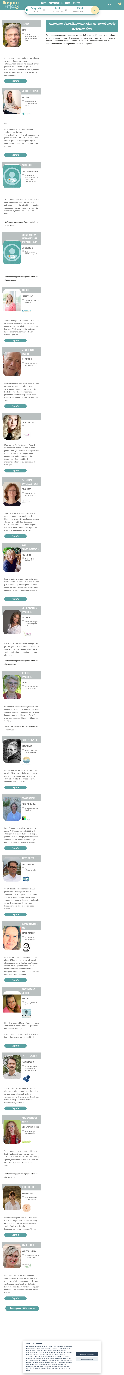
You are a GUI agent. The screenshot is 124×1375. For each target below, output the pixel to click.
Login (109, 4)
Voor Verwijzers (55, 3)
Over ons (76, 3)
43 (95, 10)
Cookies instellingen (87, 1359)
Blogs (67, 3)
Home (43, 3)
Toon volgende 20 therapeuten (22, 1308)
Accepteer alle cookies (87, 1354)
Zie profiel (15, 80)
